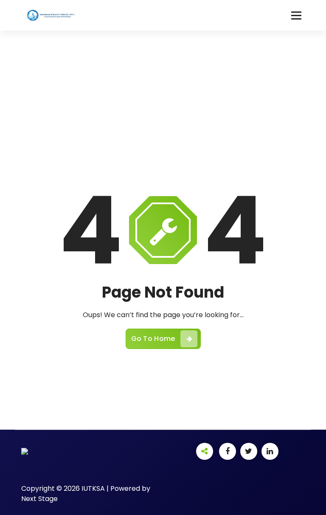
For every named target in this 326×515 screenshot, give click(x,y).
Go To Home (153, 338)
